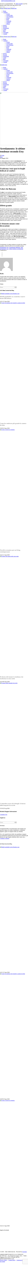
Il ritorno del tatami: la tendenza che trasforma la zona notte (11, 677)
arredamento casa (4, 247)
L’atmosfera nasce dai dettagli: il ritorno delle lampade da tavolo (13, 804)
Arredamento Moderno (14, 247)
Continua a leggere (4, 838)
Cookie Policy (11, 1260)
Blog (1, 157)
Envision (24, 1251)
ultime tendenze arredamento (16, 249)
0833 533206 (19, 3)
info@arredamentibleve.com (8, 0)
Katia (3, 155)
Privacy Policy (3, 1260)
